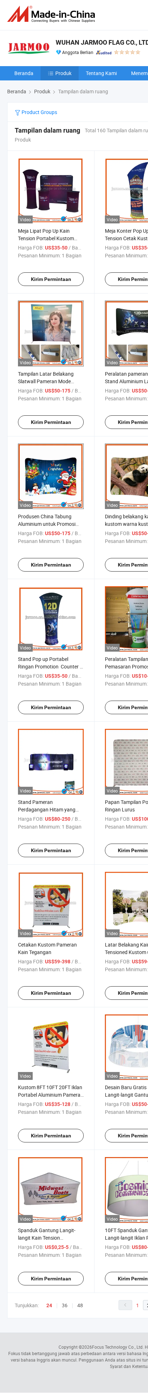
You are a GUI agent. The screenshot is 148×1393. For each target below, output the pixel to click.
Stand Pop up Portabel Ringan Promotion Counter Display (49, 666)
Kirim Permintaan (51, 279)
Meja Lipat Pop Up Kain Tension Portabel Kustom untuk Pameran (46, 238)
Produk (63, 73)
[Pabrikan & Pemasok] (52, 14)
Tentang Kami (101, 73)
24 (49, 1305)
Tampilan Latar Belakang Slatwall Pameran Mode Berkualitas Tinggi (46, 381)
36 (65, 1305)
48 (80, 1305)
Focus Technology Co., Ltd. (118, 1347)
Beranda (23, 73)
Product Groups (38, 112)
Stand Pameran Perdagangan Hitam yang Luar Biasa (46, 809)
